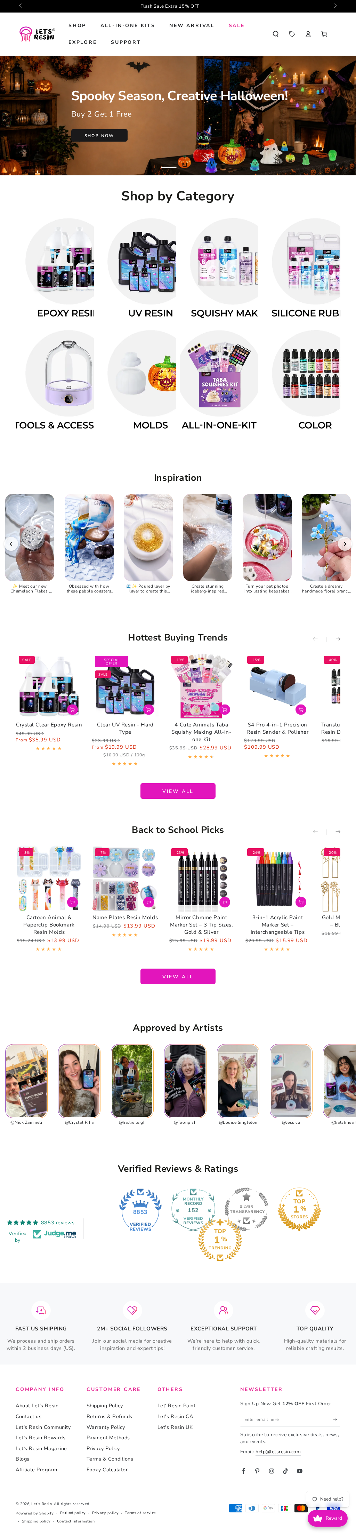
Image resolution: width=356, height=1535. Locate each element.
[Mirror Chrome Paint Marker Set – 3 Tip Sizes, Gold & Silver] (201, 878)
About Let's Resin (37, 1405)
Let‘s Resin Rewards (40, 1437)
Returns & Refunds (109, 1416)
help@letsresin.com (278, 1451)
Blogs (23, 1458)
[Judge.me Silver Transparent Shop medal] (246, 1209)
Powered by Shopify (35, 1513)
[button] (275, 34)
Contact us (28, 1416)
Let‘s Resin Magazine (41, 1448)
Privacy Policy (103, 1448)
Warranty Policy (106, 1427)
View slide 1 (169, 163)
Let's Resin (41, 1503)
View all (178, 791)
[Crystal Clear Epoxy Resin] (49, 686)
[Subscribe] (336, 1419)
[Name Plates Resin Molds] (125, 878)
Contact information (76, 1521)
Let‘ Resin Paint (176, 1405)
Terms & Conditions (110, 1458)
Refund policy (73, 1513)
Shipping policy (36, 1521)
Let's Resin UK (175, 1427)
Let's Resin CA (175, 1416)
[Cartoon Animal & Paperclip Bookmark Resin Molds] (49, 878)
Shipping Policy (105, 1405)
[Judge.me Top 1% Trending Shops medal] (220, 1240)
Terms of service (140, 1513)
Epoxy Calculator (107, 1469)
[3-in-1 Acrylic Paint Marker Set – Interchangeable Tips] (277, 878)
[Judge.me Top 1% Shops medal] (299, 1209)
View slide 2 (187, 163)
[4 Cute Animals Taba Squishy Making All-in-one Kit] (201, 686)
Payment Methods (108, 1437)
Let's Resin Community (43, 1427)
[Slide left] (21, 6)
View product (72, 709)
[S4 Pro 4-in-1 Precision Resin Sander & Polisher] (277, 686)
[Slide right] (335, 6)
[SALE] (292, 34)
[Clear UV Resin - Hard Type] (125, 686)
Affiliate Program (36, 1469)
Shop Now (99, 135)
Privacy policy (105, 1513)
